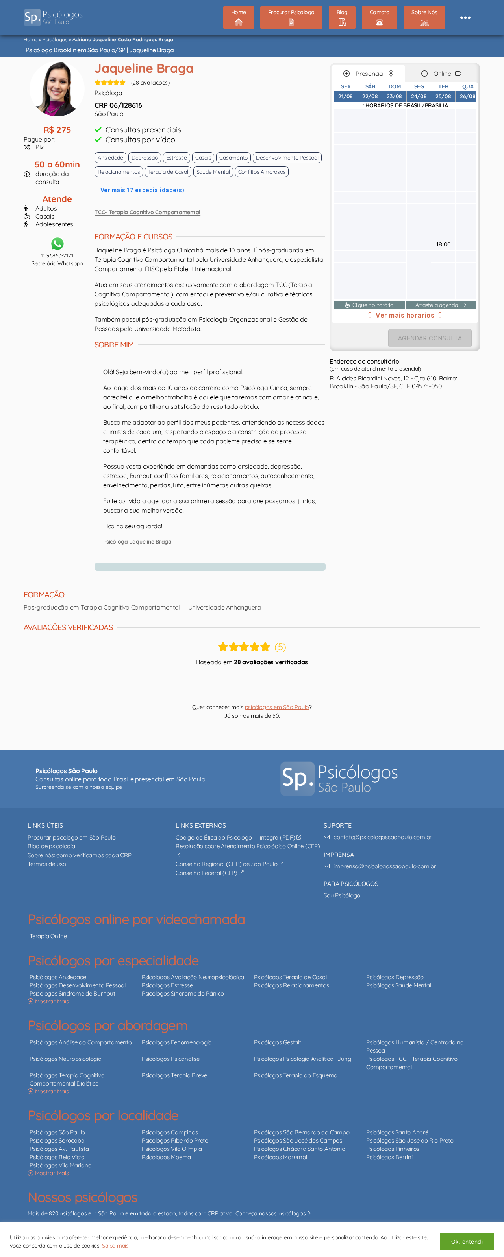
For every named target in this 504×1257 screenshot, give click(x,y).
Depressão (145, 157)
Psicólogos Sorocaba (57, 1140)
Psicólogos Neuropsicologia (66, 1058)
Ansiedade (110, 157)
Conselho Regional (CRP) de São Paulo (227, 863)
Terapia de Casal (168, 171)
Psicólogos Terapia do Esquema (295, 1075)
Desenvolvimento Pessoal (287, 157)
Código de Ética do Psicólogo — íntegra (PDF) (236, 837)
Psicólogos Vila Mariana (60, 1165)
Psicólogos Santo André (397, 1132)
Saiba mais (115, 1245)
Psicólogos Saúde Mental (398, 985)
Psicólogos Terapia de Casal (290, 977)
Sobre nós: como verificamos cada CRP (79, 855)
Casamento (233, 157)
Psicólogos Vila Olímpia (172, 1148)
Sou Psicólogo (342, 895)
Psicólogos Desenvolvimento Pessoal (78, 985)
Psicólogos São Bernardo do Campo (301, 1132)
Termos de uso (47, 863)
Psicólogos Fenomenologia (177, 1042)
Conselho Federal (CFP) (207, 873)
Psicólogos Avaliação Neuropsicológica (193, 977)
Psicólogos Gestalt (277, 1042)
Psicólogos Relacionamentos (291, 985)
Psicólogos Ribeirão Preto (175, 1140)
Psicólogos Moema (166, 1157)
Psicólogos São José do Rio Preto (409, 1140)
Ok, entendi (467, 1241)
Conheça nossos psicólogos (271, 1213)
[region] (252, 1239)
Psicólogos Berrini (389, 1157)
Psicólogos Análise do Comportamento (81, 1042)
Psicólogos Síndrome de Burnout (72, 993)
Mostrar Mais (51, 1001)
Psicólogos (55, 39)
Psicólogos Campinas (170, 1132)
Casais (203, 157)
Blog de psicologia (51, 846)
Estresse (176, 157)
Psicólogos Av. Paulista (59, 1148)
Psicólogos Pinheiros (392, 1148)
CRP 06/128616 (118, 105)
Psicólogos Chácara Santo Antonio (299, 1148)
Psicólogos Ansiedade (58, 977)
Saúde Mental (213, 171)
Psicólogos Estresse (167, 985)
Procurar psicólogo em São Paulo (72, 837)
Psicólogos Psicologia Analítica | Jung (302, 1058)
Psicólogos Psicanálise (171, 1058)
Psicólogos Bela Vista (57, 1157)
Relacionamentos (119, 171)
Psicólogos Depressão (395, 977)
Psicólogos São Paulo (57, 1132)
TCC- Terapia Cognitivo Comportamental (147, 212)
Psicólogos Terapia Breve (174, 1075)
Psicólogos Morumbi (280, 1157)
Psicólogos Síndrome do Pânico (183, 993)
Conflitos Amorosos (262, 171)
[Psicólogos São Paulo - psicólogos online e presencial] (339, 778)
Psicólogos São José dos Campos (298, 1140)
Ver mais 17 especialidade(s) (142, 190)
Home (30, 39)
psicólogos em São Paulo (277, 707)
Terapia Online (48, 936)
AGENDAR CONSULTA (430, 338)
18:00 (443, 244)
